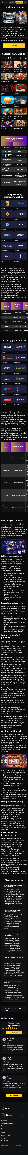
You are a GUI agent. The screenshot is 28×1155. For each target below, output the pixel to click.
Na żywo (11, 58)
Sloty (23, 58)
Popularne (4, 58)
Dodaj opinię (14, 1032)
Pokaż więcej (14, 1095)
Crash (17, 58)
